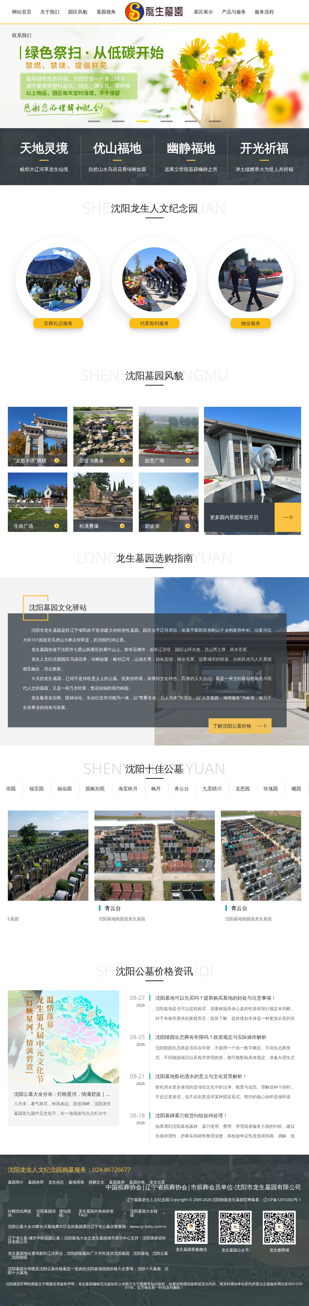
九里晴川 (212, 788)
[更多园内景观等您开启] (252, 455)
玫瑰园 (270, 788)
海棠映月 (128, 788)
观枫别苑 (95, 788)
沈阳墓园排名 (46, 1213)
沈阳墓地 (141, 1253)
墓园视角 (106, 11)
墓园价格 (137, 1182)
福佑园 (64, 788)
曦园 (296, 788)
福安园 (36, 788)
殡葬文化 (96, 1182)
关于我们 (49, 11)
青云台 (181, 788)
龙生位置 (157, 1182)
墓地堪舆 (76, 1182)
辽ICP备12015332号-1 (282, 1199)
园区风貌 (78, 11)
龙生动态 (56, 1182)
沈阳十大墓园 (149, 1268)
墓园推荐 (36, 1182)
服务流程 (264, 11)
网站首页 (21, 11)
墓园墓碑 (117, 1182)
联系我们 (21, 35)
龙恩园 (242, 788)
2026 (140, 1005)
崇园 (11, 788)
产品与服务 (234, 11)
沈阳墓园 (121, 1253)
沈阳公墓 (160, 1253)
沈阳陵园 (19, 1257)
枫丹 (156, 788)
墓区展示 (203, 11)
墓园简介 (16, 1182)
